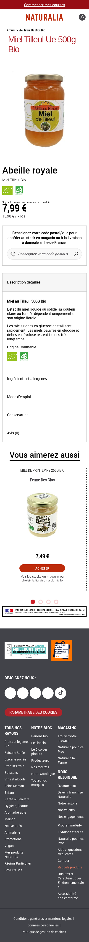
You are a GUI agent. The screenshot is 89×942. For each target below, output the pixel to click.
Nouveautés (13, 826)
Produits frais (14, 766)
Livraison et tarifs (70, 832)
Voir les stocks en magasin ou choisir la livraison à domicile (42, 578)
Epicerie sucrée (15, 759)
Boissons (11, 773)
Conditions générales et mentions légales (42, 919)
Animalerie (12, 833)
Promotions (13, 839)
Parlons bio (39, 736)
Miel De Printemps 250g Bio (42, 470)
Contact (63, 861)
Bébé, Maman (14, 786)
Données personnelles (43, 925)
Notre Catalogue (43, 774)
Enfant (9, 793)
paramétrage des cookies (33, 712)
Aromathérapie (15, 813)
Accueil (11, 30)
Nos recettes (40, 767)
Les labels (38, 743)
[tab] (44, 282)
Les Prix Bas (13, 870)
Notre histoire (67, 803)
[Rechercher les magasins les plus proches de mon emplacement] (13, 254)
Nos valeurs (66, 810)
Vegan (9, 846)
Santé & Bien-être (17, 799)
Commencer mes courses (44, 4)
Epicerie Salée (15, 753)
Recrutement (67, 786)
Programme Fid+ (70, 825)
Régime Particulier (18, 863)
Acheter (42, 568)
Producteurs (40, 761)
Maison (10, 819)
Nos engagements (71, 817)
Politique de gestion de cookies (44, 932)
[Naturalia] (44, 17)
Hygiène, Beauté (16, 806)
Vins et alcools (15, 779)
